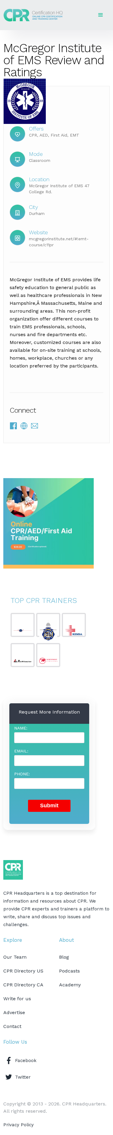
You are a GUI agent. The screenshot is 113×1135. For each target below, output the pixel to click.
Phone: (22, 773)
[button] (101, 15)
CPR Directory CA (23, 985)
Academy (70, 985)
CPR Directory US (23, 971)
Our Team (15, 957)
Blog (64, 957)
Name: (20, 728)
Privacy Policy (18, 1124)
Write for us (17, 998)
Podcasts (69, 971)
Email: (21, 751)
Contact (12, 1026)
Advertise (14, 1012)
